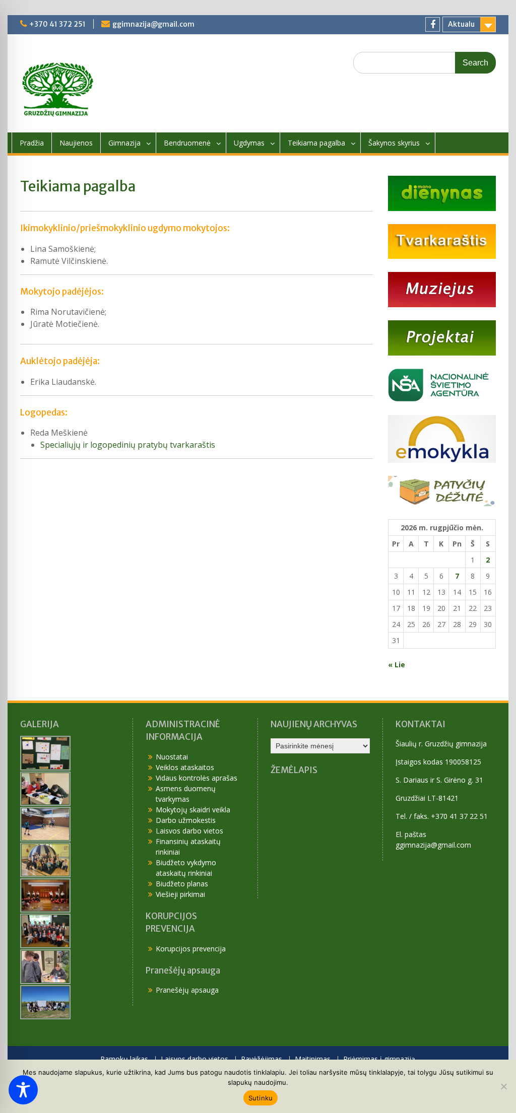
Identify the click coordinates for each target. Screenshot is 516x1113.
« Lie (396, 664)
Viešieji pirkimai (180, 894)
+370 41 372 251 (57, 24)
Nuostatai (172, 756)
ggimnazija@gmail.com (153, 24)
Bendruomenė (187, 143)
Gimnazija (124, 143)
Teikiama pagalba (316, 143)
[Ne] (503, 1086)
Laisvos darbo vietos (189, 831)
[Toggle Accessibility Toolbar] (23, 1089)
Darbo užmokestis (186, 820)
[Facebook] (432, 24)
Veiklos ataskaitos (185, 767)
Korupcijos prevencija (191, 948)
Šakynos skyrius (394, 143)
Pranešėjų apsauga (187, 990)
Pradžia (32, 143)
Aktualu (461, 24)
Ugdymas (249, 143)
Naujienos (76, 143)
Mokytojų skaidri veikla (193, 809)
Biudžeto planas (182, 883)
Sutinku (260, 1098)
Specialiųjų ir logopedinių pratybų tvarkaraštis (127, 444)
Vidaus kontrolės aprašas (196, 778)
